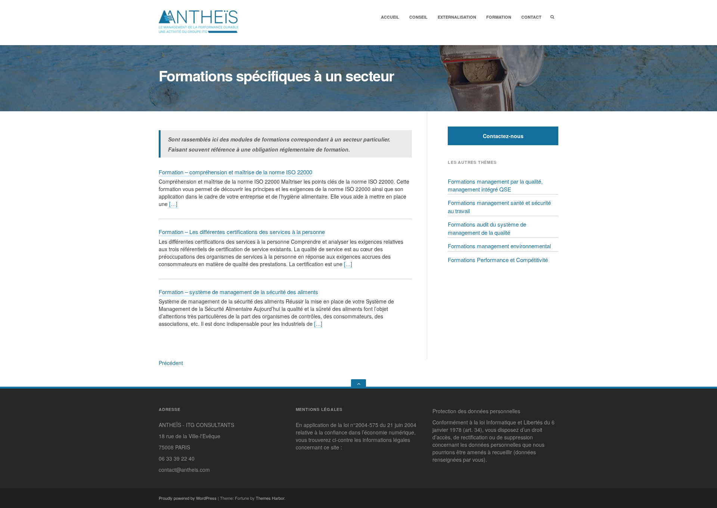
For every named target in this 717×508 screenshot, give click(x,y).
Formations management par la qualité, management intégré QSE (495, 185)
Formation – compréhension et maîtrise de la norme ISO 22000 (235, 172)
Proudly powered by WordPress (188, 498)
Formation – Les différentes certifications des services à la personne (242, 232)
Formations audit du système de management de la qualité (487, 228)
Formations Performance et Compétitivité (498, 260)
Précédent (171, 363)
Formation (498, 17)
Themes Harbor (270, 498)
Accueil (390, 17)
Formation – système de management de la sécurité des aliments (238, 292)
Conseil (418, 17)
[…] (173, 204)
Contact (531, 17)
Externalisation (457, 17)
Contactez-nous (503, 136)
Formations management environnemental (499, 246)
